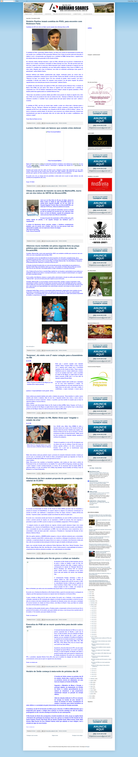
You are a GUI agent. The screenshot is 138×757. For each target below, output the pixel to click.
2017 (90, 593)
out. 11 (93, 630)
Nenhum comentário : (63, 123)
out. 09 (93, 632)
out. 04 (93, 670)
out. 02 (93, 674)
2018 (90, 591)
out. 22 (93, 619)
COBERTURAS (77, 14)
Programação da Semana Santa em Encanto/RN (99, 567)
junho (91, 684)
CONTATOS (48, 14)
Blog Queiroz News (93, 481)
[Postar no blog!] (39, 123)
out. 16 (93, 623)
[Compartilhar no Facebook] (42, 123)
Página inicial (28, 14)
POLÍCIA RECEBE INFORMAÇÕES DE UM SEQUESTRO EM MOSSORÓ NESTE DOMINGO (99, 581)
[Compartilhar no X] (41, 123)
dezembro (92, 601)
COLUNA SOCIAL (87, 14)
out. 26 (93, 615)
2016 (90, 595)
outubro (92, 604)
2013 (90, 696)
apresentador (78, 165)
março (91, 690)
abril (91, 688)
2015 (90, 597)
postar (74, 164)
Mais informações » (30, 346)
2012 (90, 698)
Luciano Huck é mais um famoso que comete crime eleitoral (53, 128)
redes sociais (34, 165)
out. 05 (93, 668)
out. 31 (93, 606)
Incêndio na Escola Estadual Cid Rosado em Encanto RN (103, 552)
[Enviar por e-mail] (37, 123)
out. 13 (93, 628)
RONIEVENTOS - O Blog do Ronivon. (97, 501)
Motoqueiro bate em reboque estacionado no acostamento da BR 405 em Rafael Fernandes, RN (100, 545)
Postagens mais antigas (77, 735)
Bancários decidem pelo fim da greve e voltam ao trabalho (52, 558)
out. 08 (93, 634)
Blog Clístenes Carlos (94, 471)
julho (91, 682)
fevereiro (92, 691)
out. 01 (93, 676)
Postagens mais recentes (32, 735)
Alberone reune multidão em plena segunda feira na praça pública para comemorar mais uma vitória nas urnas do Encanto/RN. (52, 248)
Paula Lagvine (35, 164)
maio (91, 686)
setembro (92, 678)
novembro (92, 602)
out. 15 (93, 625)
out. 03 (93, 672)
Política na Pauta (93, 491)
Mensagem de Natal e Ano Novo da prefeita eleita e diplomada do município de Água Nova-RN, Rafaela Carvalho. (100, 516)
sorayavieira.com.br (94, 507)
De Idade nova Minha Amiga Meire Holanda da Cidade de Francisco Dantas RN (99, 537)
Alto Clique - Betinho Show (95, 468)
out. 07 (93, 636)
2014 (90, 599)
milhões (42, 164)
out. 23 (93, 617)
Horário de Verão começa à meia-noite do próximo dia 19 (52, 671)
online (90, 28)
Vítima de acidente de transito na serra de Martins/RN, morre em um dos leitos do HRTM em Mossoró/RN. (53, 192)
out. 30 (93, 608)
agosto (92, 680)
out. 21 (93, 621)
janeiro (92, 693)
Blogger (87, 746)
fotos (77, 164)
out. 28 (93, 612)
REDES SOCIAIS (38, 14)
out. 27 (93, 613)
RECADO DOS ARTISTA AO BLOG (62, 14)
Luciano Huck (36, 166)
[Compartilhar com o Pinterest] (44, 123)
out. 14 (93, 627)
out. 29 (93, 610)
